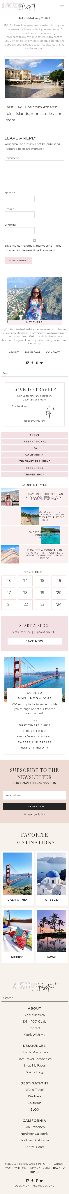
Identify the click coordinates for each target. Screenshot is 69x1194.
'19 (42, 592)
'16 (58, 580)
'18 (25, 592)
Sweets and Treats (34, 742)
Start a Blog (34, 1072)
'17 (8, 592)
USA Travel (34, 1096)
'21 (8, 604)
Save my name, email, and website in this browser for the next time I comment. (33, 248)
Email (9, 209)
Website (10, 225)
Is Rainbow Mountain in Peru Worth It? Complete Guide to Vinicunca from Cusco (44, 554)
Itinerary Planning (34, 461)
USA (34, 448)
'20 (58, 592)
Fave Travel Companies (34, 1059)
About (14, 352)
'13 (8, 580)
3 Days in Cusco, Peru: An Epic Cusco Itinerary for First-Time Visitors (44, 497)
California (34, 454)
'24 (58, 604)
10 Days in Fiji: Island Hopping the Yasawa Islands (44, 535)
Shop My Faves (35, 1065)
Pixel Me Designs (42, 1185)
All (35, 719)
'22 (25, 604)
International (35, 441)
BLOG (34, 1109)
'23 (42, 604)
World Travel (34, 1089)
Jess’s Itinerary (34, 747)
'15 (42, 580)
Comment (12, 158)
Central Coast (34, 1147)
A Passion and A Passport (18, 5)
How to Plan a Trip (34, 1052)
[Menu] (61, 5)
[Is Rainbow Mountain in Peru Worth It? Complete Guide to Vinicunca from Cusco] (11, 554)
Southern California (34, 1140)
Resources (34, 468)
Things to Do (34, 730)
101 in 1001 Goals (34, 1021)
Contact (53, 352)
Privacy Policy (40, 1167)
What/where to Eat (34, 736)
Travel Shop (34, 474)
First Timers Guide (34, 725)
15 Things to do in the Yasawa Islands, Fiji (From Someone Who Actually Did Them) (44, 516)
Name (10, 193)
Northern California (35, 1134)
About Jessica (34, 1015)
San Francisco (34, 1127)
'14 (25, 580)
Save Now (34, 641)
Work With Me (34, 1034)
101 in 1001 (32, 352)
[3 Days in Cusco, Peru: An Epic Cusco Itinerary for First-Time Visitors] (11, 497)
